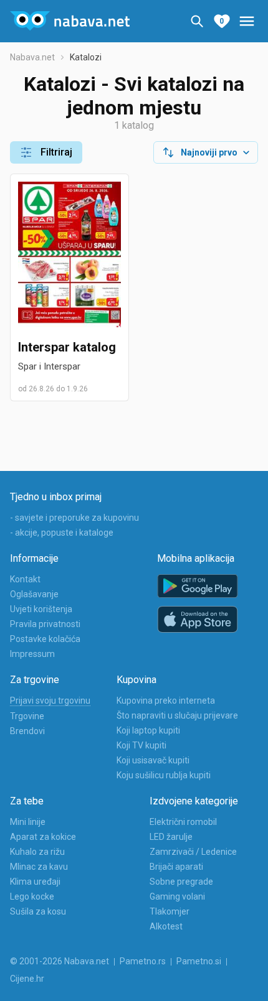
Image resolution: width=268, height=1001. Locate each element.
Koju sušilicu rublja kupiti (164, 775)
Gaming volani (177, 896)
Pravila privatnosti (45, 624)
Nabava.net (32, 57)
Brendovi (27, 731)
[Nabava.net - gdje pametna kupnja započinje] (70, 21)
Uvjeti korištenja (41, 609)
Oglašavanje (34, 594)
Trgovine (27, 716)
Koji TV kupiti (141, 745)
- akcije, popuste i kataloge (61, 533)
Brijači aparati (176, 867)
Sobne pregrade (181, 882)
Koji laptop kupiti (148, 730)
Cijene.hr (27, 979)
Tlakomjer (169, 911)
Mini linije (27, 822)
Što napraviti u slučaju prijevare (177, 715)
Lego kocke (32, 896)
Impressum (32, 654)
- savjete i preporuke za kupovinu (74, 518)
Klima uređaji (35, 882)
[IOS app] (197, 619)
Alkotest (166, 926)
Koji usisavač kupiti (153, 760)
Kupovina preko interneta (166, 700)
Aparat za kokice (43, 837)
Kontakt (25, 579)
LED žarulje (171, 837)
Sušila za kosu (38, 911)
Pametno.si (198, 961)
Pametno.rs (143, 961)
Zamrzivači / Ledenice (193, 852)
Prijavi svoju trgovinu (50, 700)
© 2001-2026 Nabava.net (59, 961)
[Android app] (197, 586)
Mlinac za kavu (39, 867)
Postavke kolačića (45, 639)
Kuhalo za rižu (37, 852)
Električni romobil (183, 822)
